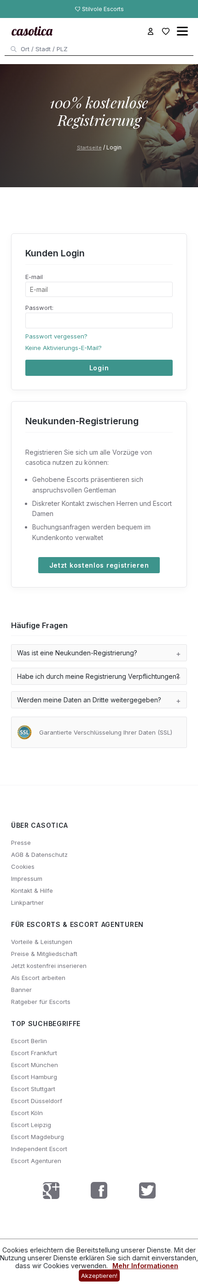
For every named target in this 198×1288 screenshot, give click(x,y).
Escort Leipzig (31, 1124)
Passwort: (39, 307)
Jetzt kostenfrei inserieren (49, 965)
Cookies (23, 866)
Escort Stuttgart (33, 1088)
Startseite (89, 147)
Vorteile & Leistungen (41, 941)
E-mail (34, 276)
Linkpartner (27, 902)
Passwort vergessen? (56, 336)
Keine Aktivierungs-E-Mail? (63, 347)
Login (99, 368)
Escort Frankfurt (34, 1053)
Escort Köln (27, 1112)
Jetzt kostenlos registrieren (99, 565)
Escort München (34, 1064)
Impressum (26, 878)
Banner (21, 989)
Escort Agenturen (36, 1160)
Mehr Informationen (145, 1266)
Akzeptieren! (99, 1275)
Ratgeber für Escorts (40, 1001)
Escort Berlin (29, 1041)
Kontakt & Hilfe (32, 890)
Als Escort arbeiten (38, 977)
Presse (21, 842)
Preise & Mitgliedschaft (44, 953)
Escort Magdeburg (37, 1136)
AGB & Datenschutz (39, 854)
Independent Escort (39, 1148)
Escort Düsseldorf (36, 1100)
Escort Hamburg (34, 1076)
